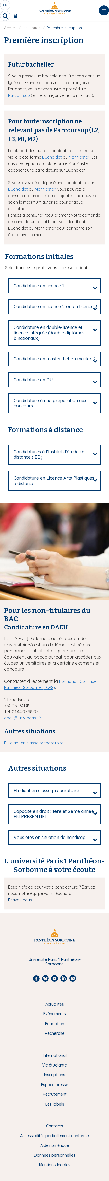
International (55, 1055)
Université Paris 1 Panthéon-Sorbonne (54, 961)
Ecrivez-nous (20, 900)
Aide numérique (54, 1145)
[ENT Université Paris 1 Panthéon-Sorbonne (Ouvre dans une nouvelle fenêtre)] (17, 16)
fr (5, 6)
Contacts (54, 1126)
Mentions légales (54, 1164)
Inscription (32, 27)
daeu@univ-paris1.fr (22, 717)
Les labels (54, 1104)
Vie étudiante (54, 1065)
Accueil (10, 27)
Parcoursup (19, 95)
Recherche (54, 1033)
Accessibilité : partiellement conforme (54, 1135)
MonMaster (79, 157)
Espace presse (54, 1084)
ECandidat (52, 157)
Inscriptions (54, 1074)
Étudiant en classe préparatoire (33, 742)
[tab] (54, 286)
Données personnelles (55, 1155)
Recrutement (55, 1094)
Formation (54, 1023)
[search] (5, 16)
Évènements (54, 1013)
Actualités (54, 1004)
